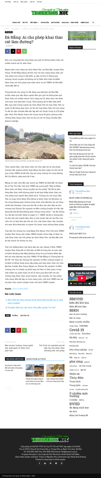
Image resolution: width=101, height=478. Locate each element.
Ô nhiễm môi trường (78, 394)
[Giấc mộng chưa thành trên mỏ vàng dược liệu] (55, 370)
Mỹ (70, 357)
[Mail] (50, 463)
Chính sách (85, 22)
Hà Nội (73, 337)
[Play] (71, 283)
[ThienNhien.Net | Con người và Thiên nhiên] (50, 11)
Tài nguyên (45, 22)
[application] (82, 278)
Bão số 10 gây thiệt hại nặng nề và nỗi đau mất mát (82, 173)
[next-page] (10, 388)
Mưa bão (81, 354)
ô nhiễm (73, 399)
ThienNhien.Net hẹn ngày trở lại (82, 139)
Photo (76, 213)
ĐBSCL (81, 400)
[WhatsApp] (24, 51)
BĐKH (74, 310)
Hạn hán (81, 338)
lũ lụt (90, 350)
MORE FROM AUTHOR (36, 359)
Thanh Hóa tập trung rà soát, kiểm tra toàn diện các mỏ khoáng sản (34, 381)
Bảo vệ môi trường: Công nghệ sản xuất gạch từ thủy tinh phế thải (19, 348)
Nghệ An (77, 357)
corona (83, 325)
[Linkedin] (45, 463)
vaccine (85, 385)
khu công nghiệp (78, 349)
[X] (13, 51)
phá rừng (76, 361)
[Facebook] (7, 51)
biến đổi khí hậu (79, 302)
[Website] (62, 463)
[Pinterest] (18, 51)
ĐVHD (74, 403)
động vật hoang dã (78, 415)
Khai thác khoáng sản (77, 342)
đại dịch (73, 411)
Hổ (87, 338)
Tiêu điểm (33, 22)
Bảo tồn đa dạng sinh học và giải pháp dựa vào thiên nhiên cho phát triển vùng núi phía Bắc (82, 158)
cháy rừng (73, 326)
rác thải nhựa (85, 366)
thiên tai (74, 373)
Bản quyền (24, 2)
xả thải (71, 389)
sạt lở (83, 369)
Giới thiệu (8, 2)
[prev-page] (6, 388)
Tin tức (25, 22)
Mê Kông (73, 353)
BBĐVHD (76, 299)
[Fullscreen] (93, 283)
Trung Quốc (75, 385)
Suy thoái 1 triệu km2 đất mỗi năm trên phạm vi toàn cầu (14, 367)
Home (7, 29)
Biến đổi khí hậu (77, 306)
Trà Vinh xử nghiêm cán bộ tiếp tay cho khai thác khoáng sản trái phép (52, 348)
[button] (93, 22)
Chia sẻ (73, 220)
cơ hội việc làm (74, 334)
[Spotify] (56, 463)
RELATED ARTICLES (15, 359)
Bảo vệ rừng (74, 318)
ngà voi (83, 357)
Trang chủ (16, 22)
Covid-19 (76, 329)
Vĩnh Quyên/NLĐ (20, 288)
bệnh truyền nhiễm (79, 321)
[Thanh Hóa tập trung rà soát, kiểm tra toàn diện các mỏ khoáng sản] (35, 370)
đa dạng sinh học (79, 407)
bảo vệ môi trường (78, 314)
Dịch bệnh (86, 333)
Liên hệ (32, 2)
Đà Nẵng (15, 315)
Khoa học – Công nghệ (70, 22)
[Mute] (89, 283)
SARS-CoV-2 (74, 370)
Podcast (39, 2)
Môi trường (55, 22)
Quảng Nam (73, 366)
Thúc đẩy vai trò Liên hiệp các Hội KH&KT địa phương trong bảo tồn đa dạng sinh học (82, 147)
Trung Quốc (75, 381)
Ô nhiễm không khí (81, 389)
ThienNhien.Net (82, 191)
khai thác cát (24, 315)
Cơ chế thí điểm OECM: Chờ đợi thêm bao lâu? (82, 166)
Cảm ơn (15, 2)
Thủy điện (76, 377)
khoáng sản (74, 346)
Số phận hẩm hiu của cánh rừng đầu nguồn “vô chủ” (32, 307)
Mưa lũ (89, 353)
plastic (87, 362)
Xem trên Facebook (75, 217)
